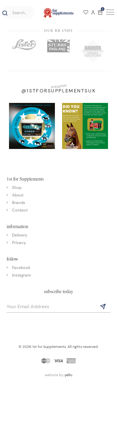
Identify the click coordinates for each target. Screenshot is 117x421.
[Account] (93, 12)
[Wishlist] (86, 12)
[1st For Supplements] (59, 13)
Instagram (21, 275)
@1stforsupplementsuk (58, 91)
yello (68, 375)
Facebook (21, 267)
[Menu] (109, 12)
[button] (4, 13)
